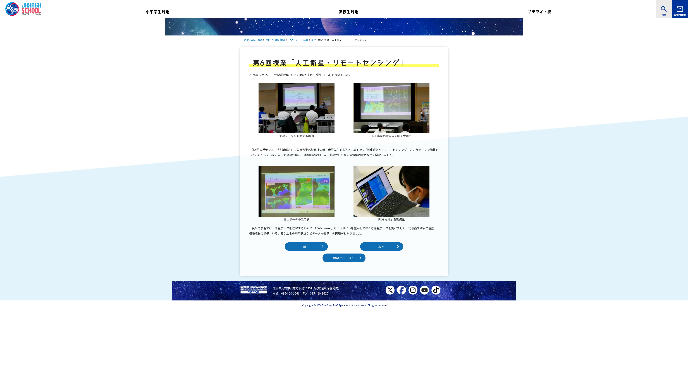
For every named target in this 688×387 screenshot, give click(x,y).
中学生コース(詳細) (298, 40)
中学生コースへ (344, 258)
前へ (306, 246)
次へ (381, 246)
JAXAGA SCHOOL (253, 40)
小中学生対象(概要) (275, 40)
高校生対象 (348, 12)
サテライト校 (539, 12)
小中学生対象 (157, 12)
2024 (313, 40)
